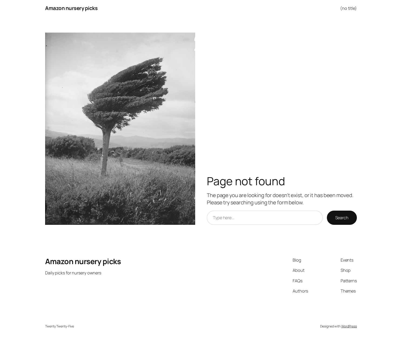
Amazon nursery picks (71, 8)
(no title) (348, 8)
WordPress (349, 326)
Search (341, 217)
